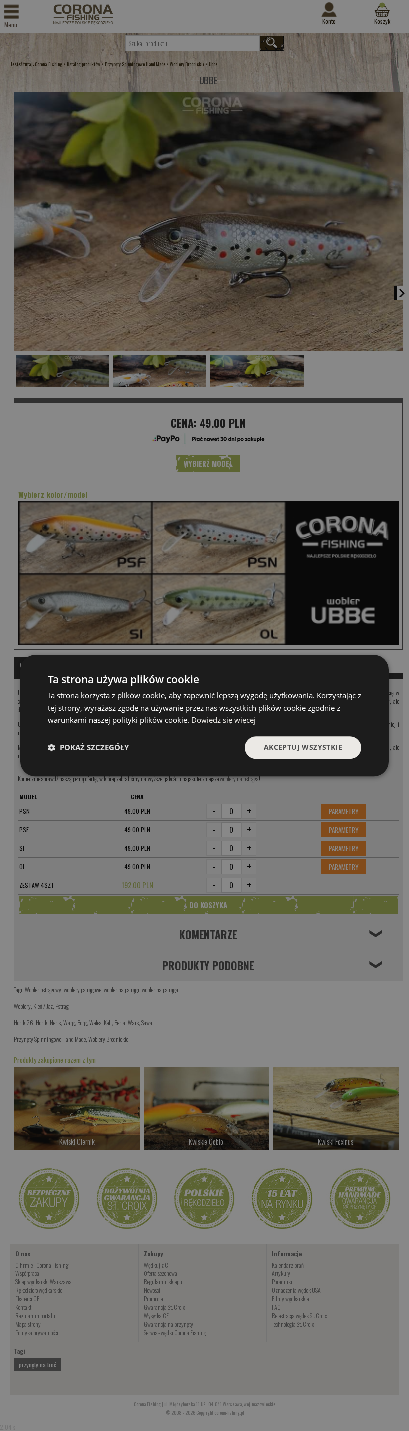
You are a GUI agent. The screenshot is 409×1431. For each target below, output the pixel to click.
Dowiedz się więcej (223, 720)
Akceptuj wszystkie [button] (303, 747)
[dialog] (204, 715)
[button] (88, 747)
